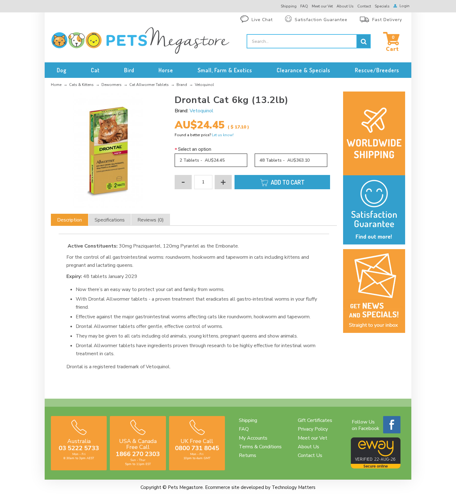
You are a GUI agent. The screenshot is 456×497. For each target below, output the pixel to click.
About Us (308, 446)
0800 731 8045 (197, 448)
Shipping (248, 420)
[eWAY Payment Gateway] (375, 466)
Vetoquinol (201, 110)
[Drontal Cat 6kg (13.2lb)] (108, 150)
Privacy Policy (313, 429)
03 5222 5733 (79, 448)
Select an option (194, 149)
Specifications (110, 220)
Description (69, 220)
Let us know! (223, 134)
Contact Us (310, 455)
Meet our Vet (312, 438)
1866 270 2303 (138, 454)
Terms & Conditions (260, 446)
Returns (247, 455)
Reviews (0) (150, 220)
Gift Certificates (315, 420)
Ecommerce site (222, 487)
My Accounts (253, 438)
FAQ (244, 429)
